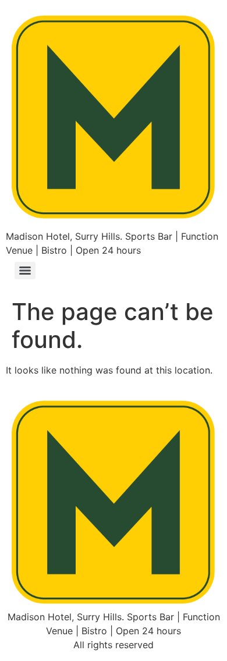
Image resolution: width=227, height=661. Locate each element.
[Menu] (25, 270)
